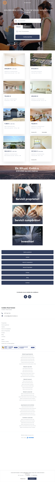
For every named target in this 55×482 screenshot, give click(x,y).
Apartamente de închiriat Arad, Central (27, 411)
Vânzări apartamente (27, 354)
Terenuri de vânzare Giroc (27, 389)
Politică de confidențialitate (7, 343)
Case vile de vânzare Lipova (27, 371)
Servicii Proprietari (27, 267)
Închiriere (27, 26)
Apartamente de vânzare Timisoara (27, 357)
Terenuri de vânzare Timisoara (27, 384)
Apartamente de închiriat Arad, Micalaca (27, 414)
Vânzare (18, 26)
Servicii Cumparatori (28, 262)
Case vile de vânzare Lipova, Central (27, 373)
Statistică (28, 475)
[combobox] (27, 21)
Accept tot (32, 478)
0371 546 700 (7, 313)
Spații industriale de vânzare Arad (27, 395)
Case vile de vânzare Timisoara (27, 374)
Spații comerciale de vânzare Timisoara (27, 398)
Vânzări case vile (27, 366)
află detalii (25, 472)
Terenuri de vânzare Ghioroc (27, 382)
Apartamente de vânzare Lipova (27, 362)
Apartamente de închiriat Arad (27, 406)
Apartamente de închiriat (27, 405)
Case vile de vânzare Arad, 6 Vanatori (27, 376)
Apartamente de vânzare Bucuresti (27, 359)
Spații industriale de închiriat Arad (27, 424)
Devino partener (27, 252)
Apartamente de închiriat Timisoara (27, 409)
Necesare (21, 475)
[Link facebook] (25, 296)
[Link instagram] (29, 296)
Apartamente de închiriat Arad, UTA (27, 413)
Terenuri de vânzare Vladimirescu (27, 385)
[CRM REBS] (30, 437)
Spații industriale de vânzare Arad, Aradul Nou (27, 396)
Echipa (27, 272)
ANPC (2, 339)
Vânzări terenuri (27, 379)
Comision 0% (18, 44)
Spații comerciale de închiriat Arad (27, 419)
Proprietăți (3, 323)
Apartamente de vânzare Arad (27, 355)
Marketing (35, 475)
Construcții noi (18, 42)
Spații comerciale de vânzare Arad (27, 393)
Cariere (27, 257)
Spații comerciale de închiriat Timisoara (27, 427)
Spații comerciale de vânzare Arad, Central (27, 400)
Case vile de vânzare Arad (27, 368)
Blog (27, 277)
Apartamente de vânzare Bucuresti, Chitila (27, 363)
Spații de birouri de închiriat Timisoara (27, 420)
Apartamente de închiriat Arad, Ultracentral (27, 408)
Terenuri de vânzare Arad (27, 381)
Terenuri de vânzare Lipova (27, 387)
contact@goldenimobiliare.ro (11, 316)
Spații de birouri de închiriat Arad (27, 422)
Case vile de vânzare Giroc (28, 370)
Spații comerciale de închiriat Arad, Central (27, 425)
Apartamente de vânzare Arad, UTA (27, 360)
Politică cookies (5, 341)
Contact (27, 282)
